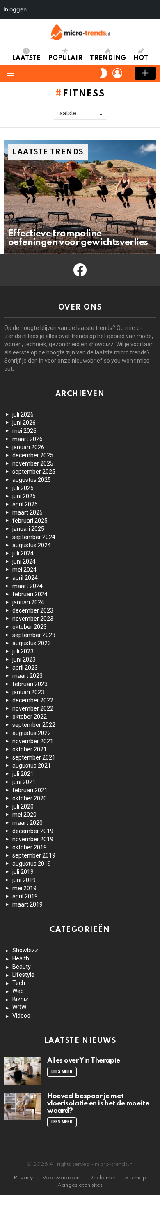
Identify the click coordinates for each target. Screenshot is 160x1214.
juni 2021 (24, 782)
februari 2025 (30, 520)
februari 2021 (30, 790)
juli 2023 (23, 651)
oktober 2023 (29, 627)
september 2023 (33, 635)
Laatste (26, 58)
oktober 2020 (29, 798)
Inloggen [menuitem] (15, 9)
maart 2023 (27, 676)
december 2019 (32, 831)
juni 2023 (24, 659)
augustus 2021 (31, 765)
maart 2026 (27, 439)
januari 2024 (28, 602)
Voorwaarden (61, 1178)
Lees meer (62, 1072)
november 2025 (32, 463)
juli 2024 (23, 553)
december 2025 (32, 455)
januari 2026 (28, 447)
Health (20, 958)
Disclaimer (102, 1178)
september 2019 (33, 855)
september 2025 (33, 471)
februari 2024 (30, 594)
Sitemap (135, 1178)
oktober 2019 (29, 847)
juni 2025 (24, 496)
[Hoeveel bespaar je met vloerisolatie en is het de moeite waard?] (22, 1106)
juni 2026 (24, 422)
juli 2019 (23, 872)
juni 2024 (24, 561)
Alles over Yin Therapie (83, 1060)
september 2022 (33, 725)
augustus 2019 (31, 863)
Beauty (21, 966)
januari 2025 (28, 529)
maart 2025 (27, 512)
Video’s (21, 1015)
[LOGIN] (117, 73)
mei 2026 (24, 431)
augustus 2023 (31, 643)
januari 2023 (28, 692)
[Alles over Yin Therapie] (22, 1071)
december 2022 (32, 700)
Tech (18, 983)
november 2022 (32, 708)
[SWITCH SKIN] (103, 73)
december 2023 (32, 610)
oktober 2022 (29, 716)
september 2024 (33, 537)
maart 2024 (27, 586)
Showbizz (25, 950)
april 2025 (25, 504)
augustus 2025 (31, 480)
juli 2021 (23, 774)
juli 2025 (23, 488)
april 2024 (25, 578)
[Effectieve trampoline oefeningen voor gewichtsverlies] (80, 197)
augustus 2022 (31, 733)
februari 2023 (30, 684)
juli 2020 (23, 806)
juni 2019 (24, 880)
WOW (19, 1007)
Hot (140, 58)
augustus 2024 (31, 545)
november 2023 (32, 618)
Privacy (23, 1178)
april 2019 (25, 896)
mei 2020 (24, 814)
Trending (108, 58)
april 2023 (25, 667)
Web (18, 991)
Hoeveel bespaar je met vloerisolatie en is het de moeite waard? (98, 1103)
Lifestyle (23, 974)
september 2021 (33, 757)
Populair (65, 58)
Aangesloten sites (80, 1185)
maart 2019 (27, 904)
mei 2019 (24, 888)
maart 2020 (27, 823)
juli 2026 (23, 414)
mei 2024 (24, 569)
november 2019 (32, 839)
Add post (145, 73)
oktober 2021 (29, 749)
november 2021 (32, 741)
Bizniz (20, 999)
